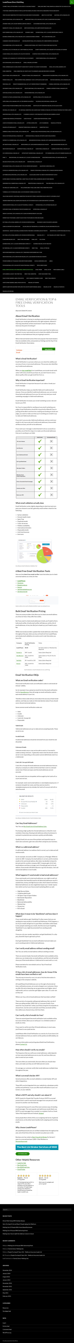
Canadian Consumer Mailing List (11, 41)
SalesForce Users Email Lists (47, 166)
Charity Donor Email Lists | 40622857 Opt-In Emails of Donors (51, 49)
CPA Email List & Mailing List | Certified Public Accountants (18, 58)
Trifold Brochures (42, 265)
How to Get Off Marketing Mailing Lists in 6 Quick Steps (47, 105)
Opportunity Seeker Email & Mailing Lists (32, 153)
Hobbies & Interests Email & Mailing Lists (56, 88)
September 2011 (7, 1280)
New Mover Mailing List (9, 148)
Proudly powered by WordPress (10, 1331)
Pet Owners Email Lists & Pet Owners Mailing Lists (58, 153)
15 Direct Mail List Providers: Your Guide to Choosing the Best (19, 6)
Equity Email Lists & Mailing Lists (11, 75)
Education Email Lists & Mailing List (12, 62)
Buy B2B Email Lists (23, 1167)
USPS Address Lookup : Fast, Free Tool (12, 273)
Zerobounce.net (22, 591)
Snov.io (19, 587)
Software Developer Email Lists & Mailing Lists (15, 174)
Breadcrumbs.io (22, 585)
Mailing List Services (59, 286)
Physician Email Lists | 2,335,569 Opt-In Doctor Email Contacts (18, 265)
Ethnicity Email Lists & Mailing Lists (31, 75)
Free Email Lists (7, 84)
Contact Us (23, 1044)
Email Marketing (7, 71)
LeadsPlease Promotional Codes (42, 118)
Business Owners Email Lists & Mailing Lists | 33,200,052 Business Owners (21, 36)
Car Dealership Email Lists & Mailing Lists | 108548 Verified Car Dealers (40, 41)
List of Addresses (43, 122)
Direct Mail (35, 248)
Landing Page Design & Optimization (12, 118)
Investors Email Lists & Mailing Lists (12, 114)
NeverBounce (24, 692)
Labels (51, 261)
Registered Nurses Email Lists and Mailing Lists (54, 157)
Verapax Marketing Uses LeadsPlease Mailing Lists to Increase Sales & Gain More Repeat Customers (28, 200)
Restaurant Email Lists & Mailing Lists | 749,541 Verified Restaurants (20, 166)
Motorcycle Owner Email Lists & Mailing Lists (15, 140)
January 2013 (6, 1270)
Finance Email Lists (8, 79)
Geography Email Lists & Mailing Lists (12, 88)
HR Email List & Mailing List (9, 110)
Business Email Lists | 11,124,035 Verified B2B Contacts (49, 32)
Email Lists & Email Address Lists (57, 66)
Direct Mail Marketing (30, 273)
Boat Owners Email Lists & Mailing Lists (13, 32)
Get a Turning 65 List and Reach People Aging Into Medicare (19, 1214)
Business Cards (29, 32)
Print (4, 157)
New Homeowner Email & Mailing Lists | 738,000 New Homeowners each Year (22, 252)
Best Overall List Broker (39, 1137)
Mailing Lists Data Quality (9, 127)
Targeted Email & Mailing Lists (36, 183)
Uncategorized (7, 1301)
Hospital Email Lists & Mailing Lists (42, 97)
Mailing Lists (40, 235)
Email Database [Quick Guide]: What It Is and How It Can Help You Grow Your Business (25, 66)
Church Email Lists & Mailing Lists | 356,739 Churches (16, 53)
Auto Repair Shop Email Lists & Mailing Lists (44, 23)
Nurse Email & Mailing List (42, 148)
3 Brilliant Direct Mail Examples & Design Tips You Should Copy (54, 6)
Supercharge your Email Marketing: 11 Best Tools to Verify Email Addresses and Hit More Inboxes (28, 179)
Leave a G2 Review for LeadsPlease (11, 226)
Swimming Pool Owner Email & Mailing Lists (14, 183)
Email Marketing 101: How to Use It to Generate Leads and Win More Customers (34, 71)
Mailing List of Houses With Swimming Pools (15, 1221)
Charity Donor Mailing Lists (15, 1239)
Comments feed (7, 1319)
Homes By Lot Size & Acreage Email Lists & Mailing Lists (17, 97)
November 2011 (7, 1276)
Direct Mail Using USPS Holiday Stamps (14, 1211)
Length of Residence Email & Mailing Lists (13, 122)
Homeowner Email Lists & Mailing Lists (35, 92)
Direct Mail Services (50, 278)
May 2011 (5, 1283)
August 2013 (6, 1267)
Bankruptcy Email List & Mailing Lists (12, 28)
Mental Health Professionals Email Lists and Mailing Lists (46, 131)
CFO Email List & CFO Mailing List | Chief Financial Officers (18, 49)
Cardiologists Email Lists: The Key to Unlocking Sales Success (40, 45)
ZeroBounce (19, 655)
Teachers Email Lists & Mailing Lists (55, 183)
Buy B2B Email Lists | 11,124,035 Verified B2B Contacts (16, 248)
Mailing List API (47, 286)
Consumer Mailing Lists (9, 239)
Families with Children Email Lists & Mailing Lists (55, 75)
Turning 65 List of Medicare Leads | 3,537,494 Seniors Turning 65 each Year (21, 192)
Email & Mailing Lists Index (30, 62)
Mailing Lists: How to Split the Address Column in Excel (18, 1224)
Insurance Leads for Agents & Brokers (47, 222)
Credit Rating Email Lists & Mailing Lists (46, 58)
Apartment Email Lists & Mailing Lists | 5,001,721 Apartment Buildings (42, 19)
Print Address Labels (58, 269)
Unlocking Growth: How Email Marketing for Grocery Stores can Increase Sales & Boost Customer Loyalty (31, 196)
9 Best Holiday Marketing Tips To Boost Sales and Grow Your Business (21, 15)
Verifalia (18, 660)
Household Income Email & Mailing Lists (46, 101)
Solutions (42, 239)
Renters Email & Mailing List (34, 161)
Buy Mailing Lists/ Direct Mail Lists (56, 235)
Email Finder (38, 269)
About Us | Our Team (47, 15)
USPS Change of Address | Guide (34, 278)
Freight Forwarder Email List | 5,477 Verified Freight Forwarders (30, 84)
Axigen (41, 1113)
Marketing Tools (44, 127)
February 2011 (7, 1286)
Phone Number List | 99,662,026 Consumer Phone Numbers (17, 261)
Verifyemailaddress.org (24, 589)
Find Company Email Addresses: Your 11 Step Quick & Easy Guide (31, 79)
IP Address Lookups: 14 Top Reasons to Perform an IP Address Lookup (42, 114)
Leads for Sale (27, 118)
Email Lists (34, 239)
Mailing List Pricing (56, 122)
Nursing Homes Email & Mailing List (60, 148)
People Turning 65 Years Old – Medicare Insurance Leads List (25, 1242)
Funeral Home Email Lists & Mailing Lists (59, 84)
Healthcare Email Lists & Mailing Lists (34, 88)
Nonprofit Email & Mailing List (25, 148)
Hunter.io (20, 583)
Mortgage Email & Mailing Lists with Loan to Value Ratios (41, 135)
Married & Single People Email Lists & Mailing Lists (16, 131)
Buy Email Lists (22, 1153)
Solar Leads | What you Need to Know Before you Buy (43, 174)
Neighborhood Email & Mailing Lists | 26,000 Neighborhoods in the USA (47, 140)
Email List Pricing (44, 248)
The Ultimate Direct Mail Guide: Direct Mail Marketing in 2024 (36, 187)
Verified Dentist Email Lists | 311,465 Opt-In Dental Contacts (18, 204)
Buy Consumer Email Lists (48, 36)
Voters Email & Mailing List (40, 209)
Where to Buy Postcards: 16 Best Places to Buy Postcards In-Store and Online (23, 217)
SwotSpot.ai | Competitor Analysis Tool (60, 230)
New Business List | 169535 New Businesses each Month (35, 144)
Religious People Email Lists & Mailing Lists (14, 161)
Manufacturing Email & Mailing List (28, 127)
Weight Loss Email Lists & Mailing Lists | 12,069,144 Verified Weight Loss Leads (22, 213)
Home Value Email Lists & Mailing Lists (12, 92)
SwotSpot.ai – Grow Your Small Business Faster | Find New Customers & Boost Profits (25, 230)
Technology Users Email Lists (10, 187)
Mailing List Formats (33, 282)
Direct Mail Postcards (23, 239)
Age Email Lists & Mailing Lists (62, 15)
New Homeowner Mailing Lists (59, 144)
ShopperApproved (21, 1141)
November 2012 (7, 1273)
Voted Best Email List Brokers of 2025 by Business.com (17, 209)
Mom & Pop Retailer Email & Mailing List (13, 135)
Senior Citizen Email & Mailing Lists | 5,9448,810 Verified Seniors (47, 170)
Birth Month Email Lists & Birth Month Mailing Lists (37, 28)
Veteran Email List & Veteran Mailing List (46, 204)
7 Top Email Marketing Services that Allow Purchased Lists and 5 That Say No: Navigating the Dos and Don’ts (31, 10)
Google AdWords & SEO (40, 261)
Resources (5, 1298)
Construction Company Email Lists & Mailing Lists (45, 53)
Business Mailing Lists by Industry (42, 243)
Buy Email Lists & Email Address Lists (35, 826)
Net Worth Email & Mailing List (11, 144)
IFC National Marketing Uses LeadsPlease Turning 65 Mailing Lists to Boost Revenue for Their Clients (45, 110)
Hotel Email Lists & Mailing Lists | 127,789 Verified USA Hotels (18, 101)
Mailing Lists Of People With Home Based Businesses (17, 1217)
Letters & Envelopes (32, 122)
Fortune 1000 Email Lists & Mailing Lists (60, 79)
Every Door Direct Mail (45, 273)
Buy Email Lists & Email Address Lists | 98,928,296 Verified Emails (19, 222)
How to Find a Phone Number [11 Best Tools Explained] (17, 105)
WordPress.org (7, 1323)
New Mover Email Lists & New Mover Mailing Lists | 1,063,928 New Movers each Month (24, 256)
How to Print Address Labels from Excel (13, 278)
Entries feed (6, 1316)
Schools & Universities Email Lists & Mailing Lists (15, 170)
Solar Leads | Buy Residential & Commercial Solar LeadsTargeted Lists (41, 226)
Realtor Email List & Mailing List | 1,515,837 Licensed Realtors (24, 157)
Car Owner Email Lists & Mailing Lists (12, 45)
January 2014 (6, 1264)
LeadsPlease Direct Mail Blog (13, 2)
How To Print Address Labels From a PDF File (14, 282)
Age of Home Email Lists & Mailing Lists (13, 19)
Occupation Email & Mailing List (11, 153)
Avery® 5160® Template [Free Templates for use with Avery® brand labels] (22, 286)
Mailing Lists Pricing (8, 291)
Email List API (47, 269)
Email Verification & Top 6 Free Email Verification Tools (18, 269)
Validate (49, 349)
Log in (4, 1313)
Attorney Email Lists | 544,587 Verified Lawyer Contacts (17, 23)
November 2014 (7, 1260)
